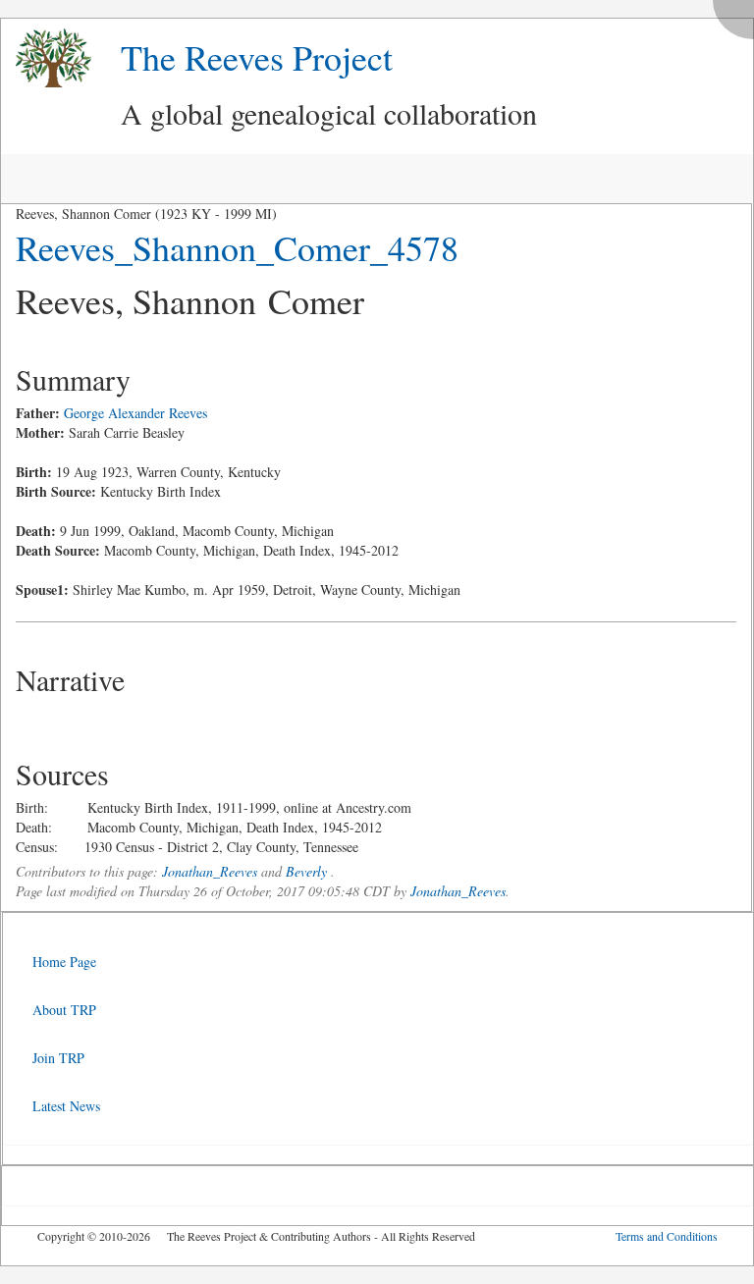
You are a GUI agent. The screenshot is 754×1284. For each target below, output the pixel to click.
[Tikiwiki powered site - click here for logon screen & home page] (46, 58)
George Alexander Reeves (135, 412)
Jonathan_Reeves (209, 871)
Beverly (306, 871)
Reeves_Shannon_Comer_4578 (237, 247)
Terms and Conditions (667, 1236)
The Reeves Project (257, 56)
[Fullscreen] (738, 14)
